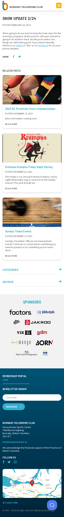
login (5, 380)
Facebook (43, 45)
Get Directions (10, 503)
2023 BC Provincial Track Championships (30, 108)
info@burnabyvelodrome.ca (15, 442)
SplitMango (49, 510)
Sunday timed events (18, 231)
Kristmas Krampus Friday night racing (29, 167)
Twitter (19, 45)
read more (11, 124)
